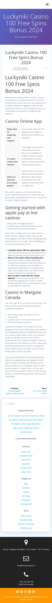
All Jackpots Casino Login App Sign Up (26, 424)
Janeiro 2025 (26, 452)
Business (26, 488)
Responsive (26, 500)
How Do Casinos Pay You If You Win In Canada (26, 416)
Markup (26, 492)
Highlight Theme (26, 599)
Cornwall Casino (26, 432)
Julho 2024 (26, 460)
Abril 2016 (26, 464)
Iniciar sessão (26, 516)
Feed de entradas (26, 520)
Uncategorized (26, 504)
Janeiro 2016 (26, 472)
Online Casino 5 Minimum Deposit (26, 428)
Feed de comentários (26, 524)
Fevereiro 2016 (26, 468)
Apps (26, 484)
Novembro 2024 (26, 456)
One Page (26, 496)
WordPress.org (26, 528)
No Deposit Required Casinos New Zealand (26, 420)
